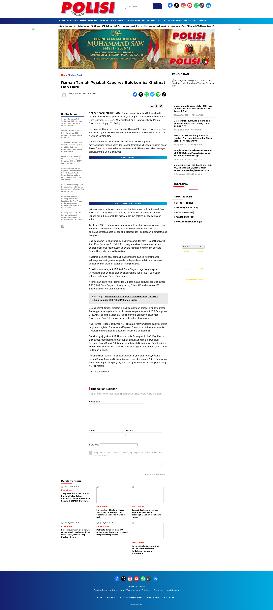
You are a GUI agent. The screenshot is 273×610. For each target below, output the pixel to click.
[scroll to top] (262, 605)
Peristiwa (72, 20)
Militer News (174, 20)
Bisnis (83, 20)
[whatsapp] (196, 7)
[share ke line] (159, 96)
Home (62, 20)
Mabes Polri (75, 75)
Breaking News (187, 207)
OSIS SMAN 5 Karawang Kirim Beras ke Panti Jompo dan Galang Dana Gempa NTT (193, 123)
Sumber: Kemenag (193, 282)
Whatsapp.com (133, 590)
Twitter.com (159, 590)
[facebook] (171, 7)
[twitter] (177, 7)
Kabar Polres (133, 20)
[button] (152, 106)
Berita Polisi (184, 203)
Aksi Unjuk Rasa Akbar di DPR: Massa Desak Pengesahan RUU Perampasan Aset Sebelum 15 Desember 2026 (210, 26)
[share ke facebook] (135, 96)
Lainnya (202, 20)
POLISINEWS (185, 217)
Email (129, 430)
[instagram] (184, 7)
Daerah (104, 20)
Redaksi (111, 598)
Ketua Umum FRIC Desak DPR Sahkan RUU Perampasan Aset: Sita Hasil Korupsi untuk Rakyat (110, 26)
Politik (161, 20)
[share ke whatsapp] (147, 96)
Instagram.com (117, 590)
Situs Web (94, 444)
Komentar (94, 401)
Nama (92, 430)
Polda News (116, 20)
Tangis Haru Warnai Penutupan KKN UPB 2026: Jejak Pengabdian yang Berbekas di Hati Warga (193, 153)
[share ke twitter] (141, 96)
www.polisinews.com (189, 222)
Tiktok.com (147, 590)
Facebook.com (101, 590)
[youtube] (190, 7)
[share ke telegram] (153, 96)
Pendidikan (190, 20)
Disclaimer (153, 598)
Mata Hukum (148, 20)
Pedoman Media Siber (131, 598)
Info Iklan (169, 598)
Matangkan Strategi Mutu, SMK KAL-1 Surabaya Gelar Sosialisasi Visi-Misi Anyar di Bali (193, 109)
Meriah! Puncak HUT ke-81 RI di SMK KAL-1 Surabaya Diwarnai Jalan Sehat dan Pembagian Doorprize (193, 168)
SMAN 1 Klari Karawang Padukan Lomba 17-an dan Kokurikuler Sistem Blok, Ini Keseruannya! (193, 138)
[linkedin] (209, 7)
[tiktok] (202, 7)
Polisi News (185, 212)
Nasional (93, 20)
